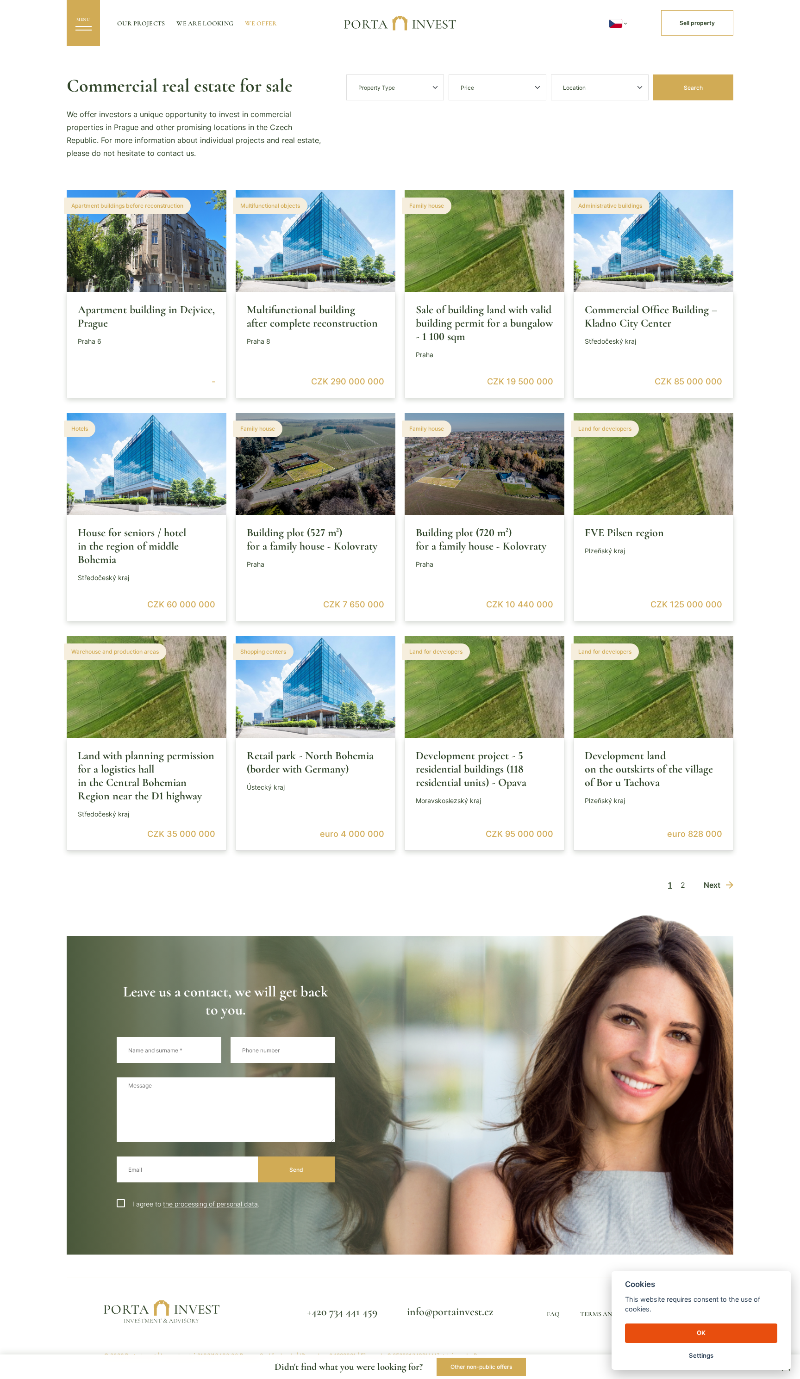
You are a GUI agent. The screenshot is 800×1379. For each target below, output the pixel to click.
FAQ (553, 1314)
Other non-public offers (481, 1366)
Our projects (141, 23)
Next (712, 885)
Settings (701, 1355)
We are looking (204, 23)
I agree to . (196, 1204)
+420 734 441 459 (342, 1311)
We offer (261, 23)
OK (701, 1332)
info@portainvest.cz (450, 1311)
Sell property (697, 22)
